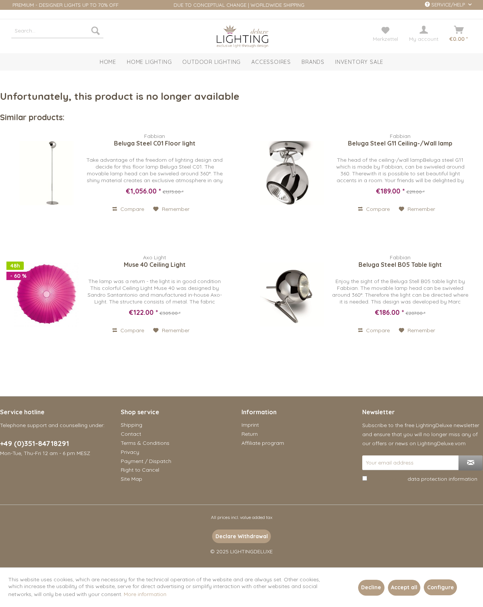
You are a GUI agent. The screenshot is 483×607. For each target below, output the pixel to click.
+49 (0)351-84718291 (34, 443)
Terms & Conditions (145, 443)
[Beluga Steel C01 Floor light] (46, 173)
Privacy (130, 452)
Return (250, 433)
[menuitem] (57, 30)
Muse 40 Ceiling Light (155, 264)
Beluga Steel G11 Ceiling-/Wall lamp (400, 143)
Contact (131, 433)
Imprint (250, 424)
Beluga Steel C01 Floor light (154, 143)
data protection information (442, 478)
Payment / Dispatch (146, 461)
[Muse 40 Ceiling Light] (46, 294)
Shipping (131, 424)
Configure (440, 587)
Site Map (131, 478)
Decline (371, 587)
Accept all (404, 587)
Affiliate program (263, 443)
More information (145, 594)
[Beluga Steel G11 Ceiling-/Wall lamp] (292, 173)
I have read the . (423, 478)
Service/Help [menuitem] (448, 5)
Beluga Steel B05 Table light (400, 264)
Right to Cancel (140, 469)
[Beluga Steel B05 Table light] (292, 294)
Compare (131, 209)
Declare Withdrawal (241, 536)
